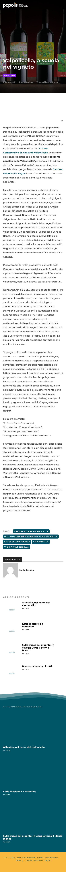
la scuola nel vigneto (17, 542)
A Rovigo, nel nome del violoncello (36, 604)
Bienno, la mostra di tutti (37, 666)
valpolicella (41, 542)
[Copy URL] (58, 110)
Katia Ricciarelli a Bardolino (32, 625)
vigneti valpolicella (16, 547)
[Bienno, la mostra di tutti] (11, 673)
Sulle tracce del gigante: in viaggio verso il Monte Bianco (38, 647)
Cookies (29, 860)
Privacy (19, 860)
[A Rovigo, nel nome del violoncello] (11, 610)
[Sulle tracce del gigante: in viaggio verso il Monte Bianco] (11, 652)
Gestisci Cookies (42, 860)
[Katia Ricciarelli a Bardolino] (11, 631)
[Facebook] (16, 110)
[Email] (37, 110)
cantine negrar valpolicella (31, 531)
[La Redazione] (10, 570)
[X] (23, 110)
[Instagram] (35, 867)
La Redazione (27, 82)
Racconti (9, 75)
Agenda (25, 608)
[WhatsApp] (30, 110)
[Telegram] (44, 110)
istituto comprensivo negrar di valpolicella (30, 536)
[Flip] (51, 110)
